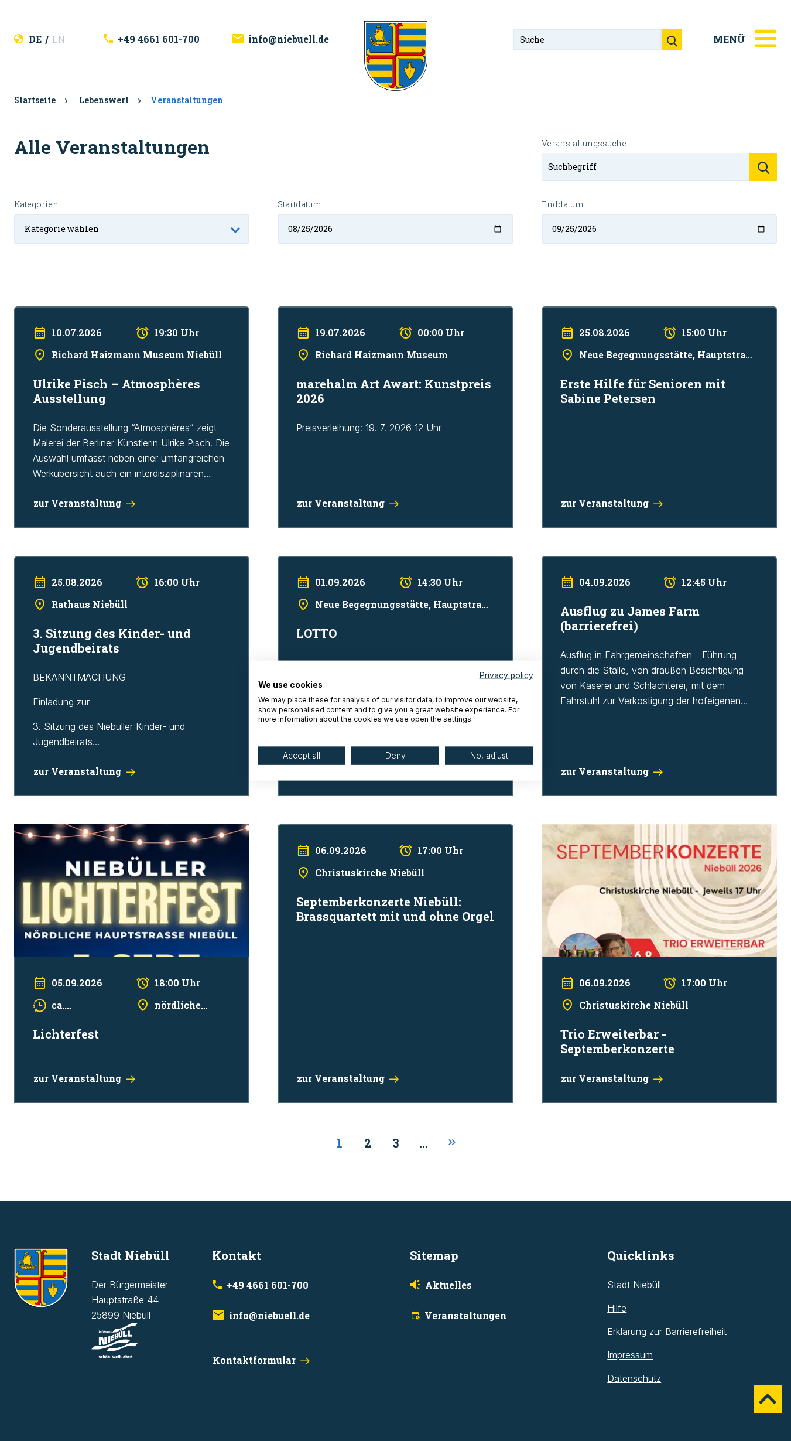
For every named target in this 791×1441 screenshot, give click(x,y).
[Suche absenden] (672, 39)
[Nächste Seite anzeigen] (452, 1143)
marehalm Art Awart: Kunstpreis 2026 (356, 314)
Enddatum (562, 204)
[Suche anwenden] (763, 167)
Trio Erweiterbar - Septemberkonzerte (621, 832)
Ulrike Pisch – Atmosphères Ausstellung (97, 314)
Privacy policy (506, 675)
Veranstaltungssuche (584, 143)
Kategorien (36, 204)
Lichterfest (36, 832)
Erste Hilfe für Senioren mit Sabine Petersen (635, 314)
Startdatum (299, 204)
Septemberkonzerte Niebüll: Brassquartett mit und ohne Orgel (395, 839)
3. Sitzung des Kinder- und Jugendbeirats (102, 563)
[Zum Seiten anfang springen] (768, 1399)
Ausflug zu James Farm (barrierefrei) (619, 563)
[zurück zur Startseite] (395, 55)
